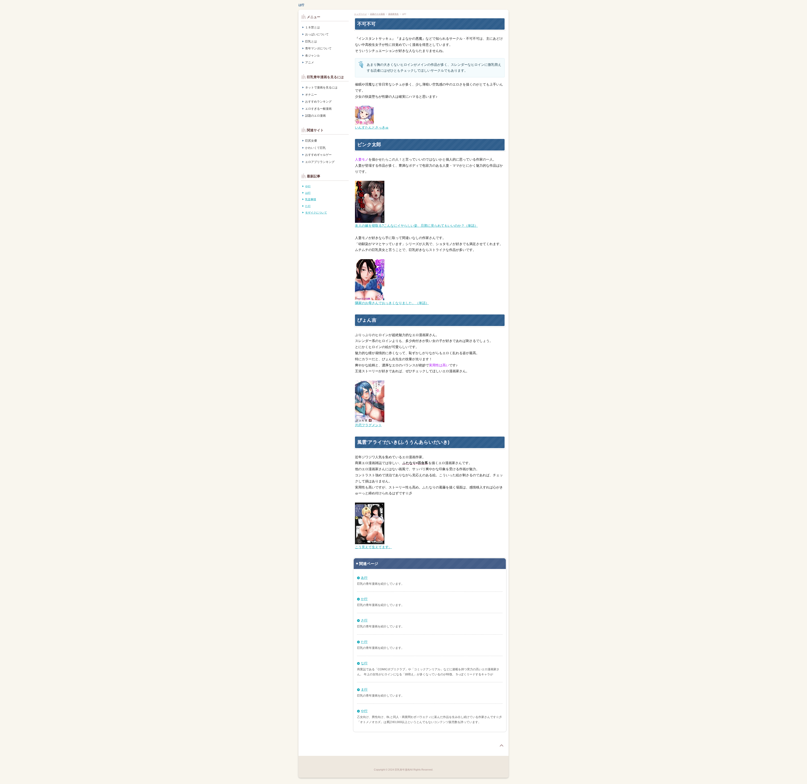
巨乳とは (311, 41)
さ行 (364, 620)
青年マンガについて (318, 48)
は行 (301, 5)
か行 (364, 599)
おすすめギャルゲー (318, 154)
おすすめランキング (318, 101)
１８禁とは (312, 27)
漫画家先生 (393, 14)
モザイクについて (316, 212)
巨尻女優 (311, 140)
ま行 (364, 689)
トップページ (360, 14)
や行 (364, 711)
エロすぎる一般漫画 (318, 108)
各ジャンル (312, 55)
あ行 (364, 577)
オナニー (311, 94)
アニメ (309, 62)
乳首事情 (310, 199)
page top (501, 745)
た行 (364, 642)
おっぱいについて (317, 34)
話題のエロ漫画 (377, 14)
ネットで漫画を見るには (321, 87)
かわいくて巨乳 (315, 147)
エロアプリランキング (320, 162)
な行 (364, 663)
